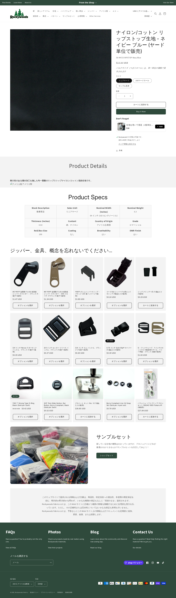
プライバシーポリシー (48, 592)
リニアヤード (124, 80)
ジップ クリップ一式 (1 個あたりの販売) (150, 293)
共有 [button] (120, 150)
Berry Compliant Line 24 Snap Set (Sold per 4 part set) (119, 404)
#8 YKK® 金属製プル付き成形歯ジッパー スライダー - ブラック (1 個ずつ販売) (25, 294)
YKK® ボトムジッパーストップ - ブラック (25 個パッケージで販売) (87, 294)
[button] (55, 11)
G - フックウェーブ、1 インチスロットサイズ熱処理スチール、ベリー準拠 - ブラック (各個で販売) (150, 350)
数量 (117, 91)
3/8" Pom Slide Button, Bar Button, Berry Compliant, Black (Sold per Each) (56, 405)
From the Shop (86, 2)
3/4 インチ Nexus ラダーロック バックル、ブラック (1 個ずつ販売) (25, 350)
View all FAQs (11, 548)
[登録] (50, 562)
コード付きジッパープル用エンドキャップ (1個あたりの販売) (119, 293)
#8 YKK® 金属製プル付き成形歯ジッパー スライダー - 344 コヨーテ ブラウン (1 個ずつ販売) (56, 294)
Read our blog (95, 548)
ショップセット (106, 455)
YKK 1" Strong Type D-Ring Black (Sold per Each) (23, 404)
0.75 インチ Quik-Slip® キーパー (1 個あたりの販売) (119, 349)
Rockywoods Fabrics (21, 592)
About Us (28, 2)
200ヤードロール (142, 80)
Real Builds (6, 2)
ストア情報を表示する (127, 144)
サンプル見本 (124, 86)
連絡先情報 (68, 592)
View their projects (55, 548)
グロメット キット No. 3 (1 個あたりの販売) (87, 404)
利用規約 (60, 592)
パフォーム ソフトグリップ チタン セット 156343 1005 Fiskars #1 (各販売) (150, 405)
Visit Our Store (168, 2)
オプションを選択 (25, 305)
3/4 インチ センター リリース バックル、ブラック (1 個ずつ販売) (56, 349)
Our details (137, 548)
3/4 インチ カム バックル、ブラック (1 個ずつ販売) (88, 349)
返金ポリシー (34, 592)
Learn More (18, 2)
